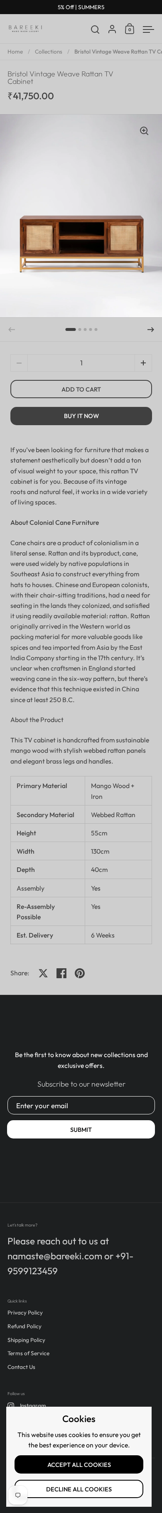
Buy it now (81, 416)
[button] (70, 329)
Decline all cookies (79, 1489)
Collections (48, 51)
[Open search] (95, 29)
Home (15, 51)
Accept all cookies (79, 1465)
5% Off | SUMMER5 (81, 7)
